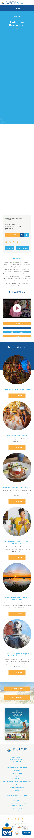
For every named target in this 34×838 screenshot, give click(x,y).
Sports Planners (17, 805)
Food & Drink (17, 779)
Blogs (17, 810)
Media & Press (17, 808)
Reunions (17, 798)
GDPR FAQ (17, 824)
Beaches (17, 770)
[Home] (9, 2)
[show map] (26, 235)
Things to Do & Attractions (17, 768)
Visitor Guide (17, 689)
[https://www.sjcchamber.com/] (22, 827)
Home (18, 8)
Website (12, 235)
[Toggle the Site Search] (18, 3)
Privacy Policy (19, 823)
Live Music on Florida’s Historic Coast (17, 781)
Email (9, 248)
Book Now (21, 248)
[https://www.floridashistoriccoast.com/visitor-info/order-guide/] (17, 724)
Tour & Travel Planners (17, 803)
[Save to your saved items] (22, 235)
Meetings (17, 790)
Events (17, 784)
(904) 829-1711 (17, 762)
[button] (25, 833)
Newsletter (17, 697)
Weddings (17, 800)
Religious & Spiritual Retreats (17, 795)
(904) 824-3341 (9, 229)
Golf (17, 776)
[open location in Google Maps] (14, 218)
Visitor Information (17, 787)
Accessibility (25, 823)
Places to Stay (17, 773)
